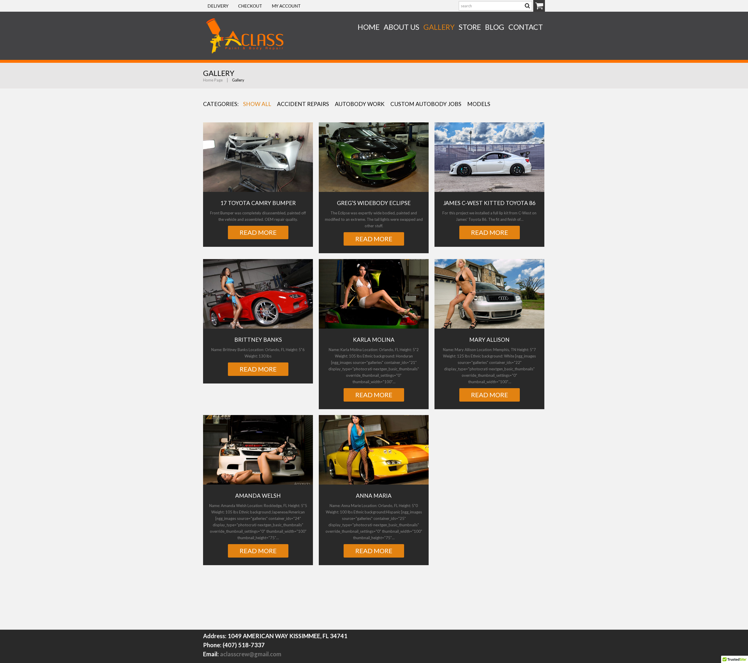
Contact (525, 26)
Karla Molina (373, 339)
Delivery (217, 5)
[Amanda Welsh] (258, 450)
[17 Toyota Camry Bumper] (258, 157)
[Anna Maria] (374, 450)
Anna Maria (374, 495)
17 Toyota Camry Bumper (258, 202)
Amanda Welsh (258, 495)
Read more (258, 232)
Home (369, 26)
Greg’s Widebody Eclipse (374, 202)
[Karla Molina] (374, 294)
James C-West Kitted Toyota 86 (489, 202)
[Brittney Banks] (258, 294)
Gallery (439, 26)
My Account (286, 5)
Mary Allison (489, 339)
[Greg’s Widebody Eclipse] (374, 157)
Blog (494, 26)
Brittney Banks (258, 339)
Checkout (250, 5)
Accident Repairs (303, 103)
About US (401, 26)
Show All (257, 103)
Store (470, 26)
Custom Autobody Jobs (425, 103)
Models (478, 103)
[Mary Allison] (489, 294)
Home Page (213, 80)
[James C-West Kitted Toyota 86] (489, 157)
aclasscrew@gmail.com (250, 653)
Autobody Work (360, 103)
